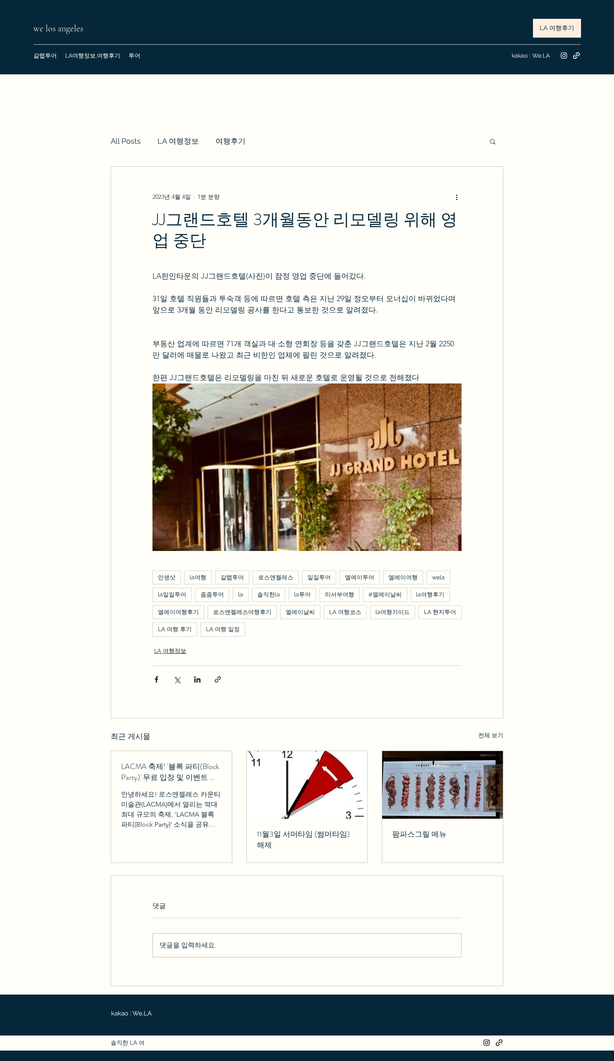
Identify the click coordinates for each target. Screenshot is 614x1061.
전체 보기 (490, 735)
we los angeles (59, 28)
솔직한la (268, 594)
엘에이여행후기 (178, 612)
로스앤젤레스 (275, 577)
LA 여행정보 (178, 141)
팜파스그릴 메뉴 (419, 834)
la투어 (302, 594)
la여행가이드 (393, 612)
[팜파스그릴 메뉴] (442, 785)
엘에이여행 (403, 577)
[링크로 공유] (218, 679)
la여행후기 (430, 594)
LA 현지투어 (440, 612)
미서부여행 (339, 594)
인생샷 (166, 577)
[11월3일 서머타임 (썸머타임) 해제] (307, 785)
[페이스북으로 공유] (156, 679)
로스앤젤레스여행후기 (242, 612)
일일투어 (319, 577)
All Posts (126, 141)
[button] (493, 141)
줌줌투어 (212, 594)
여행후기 (231, 141)
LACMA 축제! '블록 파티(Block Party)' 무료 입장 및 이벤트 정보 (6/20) (170, 772)
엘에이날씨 (300, 612)
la (240, 594)
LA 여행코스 (345, 612)
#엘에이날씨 (385, 594)
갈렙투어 (232, 577)
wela (438, 577)
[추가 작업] (457, 197)
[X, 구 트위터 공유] (177, 679)
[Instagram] (564, 55)
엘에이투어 (359, 577)
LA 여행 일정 (223, 629)
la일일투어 (172, 594)
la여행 (198, 577)
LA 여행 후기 (175, 629)
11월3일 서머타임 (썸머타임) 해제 (303, 839)
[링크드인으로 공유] (197, 679)
